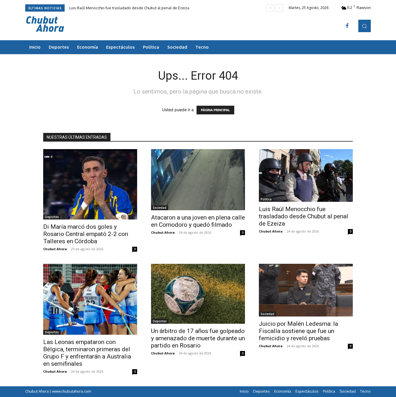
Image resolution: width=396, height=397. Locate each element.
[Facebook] (347, 26)
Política (266, 199)
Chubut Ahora (55, 249)
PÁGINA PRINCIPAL (215, 110)
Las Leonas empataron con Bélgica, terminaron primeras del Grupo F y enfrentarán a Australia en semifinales (87, 353)
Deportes (52, 217)
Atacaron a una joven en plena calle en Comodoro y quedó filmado (198, 221)
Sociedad (159, 208)
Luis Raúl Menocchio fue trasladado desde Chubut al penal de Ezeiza (129, 8)
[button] (364, 26)
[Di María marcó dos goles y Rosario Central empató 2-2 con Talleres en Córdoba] (90, 184)
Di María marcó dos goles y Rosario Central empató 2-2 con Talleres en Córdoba (85, 234)
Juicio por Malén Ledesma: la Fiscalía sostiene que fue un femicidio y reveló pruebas (298, 331)
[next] (279, 8)
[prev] (270, 8)
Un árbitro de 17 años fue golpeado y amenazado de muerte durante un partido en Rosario (198, 338)
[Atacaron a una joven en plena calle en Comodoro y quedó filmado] (198, 179)
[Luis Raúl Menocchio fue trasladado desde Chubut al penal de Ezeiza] (306, 175)
